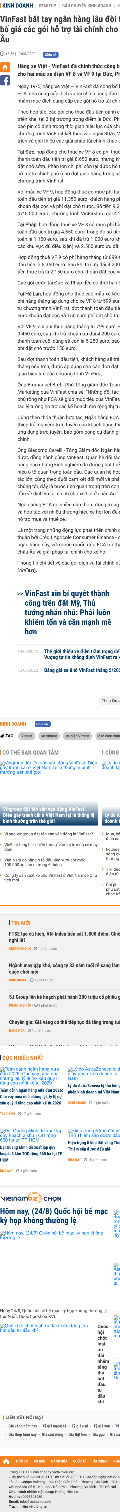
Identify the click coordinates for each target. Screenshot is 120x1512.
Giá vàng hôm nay (22, 1426)
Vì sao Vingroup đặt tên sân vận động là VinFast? (48, 834)
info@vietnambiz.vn (35, 1502)
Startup (47, 5)
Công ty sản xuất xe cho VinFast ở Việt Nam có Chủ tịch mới (50, 878)
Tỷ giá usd (80, 1426)
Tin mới (21, 923)
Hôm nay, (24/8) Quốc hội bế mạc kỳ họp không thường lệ (54, 1216)
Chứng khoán (20, 949)
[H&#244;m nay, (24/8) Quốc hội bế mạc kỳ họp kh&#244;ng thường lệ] (54, 1267)
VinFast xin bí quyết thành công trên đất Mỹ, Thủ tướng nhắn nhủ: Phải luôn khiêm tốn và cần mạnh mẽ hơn (68, 612)
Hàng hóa (16, 1031)
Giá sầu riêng (52, 1435)
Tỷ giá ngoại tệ (54, 1426)
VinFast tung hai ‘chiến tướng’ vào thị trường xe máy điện (51, 847)
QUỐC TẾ (79, 1461)
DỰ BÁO (39, 1461)
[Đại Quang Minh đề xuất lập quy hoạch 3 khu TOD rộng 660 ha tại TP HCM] (32, 1136)
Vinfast (26, 735)
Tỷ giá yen (101, 1426)
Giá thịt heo (77, 1435)
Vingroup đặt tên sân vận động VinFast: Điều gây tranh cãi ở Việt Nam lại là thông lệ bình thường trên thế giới (48, 815)
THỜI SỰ (21, 1461)
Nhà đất (6, 1171)
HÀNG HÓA (59, 1461)
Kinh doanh (17, 5)
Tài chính (7, 1114)
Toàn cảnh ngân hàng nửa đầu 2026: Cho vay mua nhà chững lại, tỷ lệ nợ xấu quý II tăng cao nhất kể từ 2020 (31, 1097)
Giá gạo (98, 1435)
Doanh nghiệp (20, 1005)
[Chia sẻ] (5, 80)
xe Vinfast (49, 735)
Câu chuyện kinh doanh (86, 5)
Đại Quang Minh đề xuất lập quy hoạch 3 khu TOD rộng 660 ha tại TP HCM (31, 1154)
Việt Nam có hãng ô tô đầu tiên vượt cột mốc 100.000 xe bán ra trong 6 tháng (44, 862)
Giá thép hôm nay (22, 1435)
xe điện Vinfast (77, 735)
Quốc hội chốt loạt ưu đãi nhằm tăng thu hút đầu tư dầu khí (103, 1364)
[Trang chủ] (5, 67)
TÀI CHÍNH (99, 1461)
